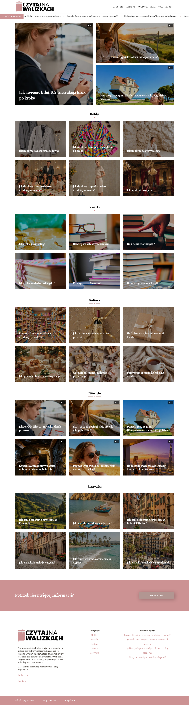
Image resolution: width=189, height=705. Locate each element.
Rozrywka (156, 6)
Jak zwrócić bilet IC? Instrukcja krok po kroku (52, 95)
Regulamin (70, 700)
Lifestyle (118, 6)
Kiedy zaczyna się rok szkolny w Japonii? (147, 657)
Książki (130, 6)
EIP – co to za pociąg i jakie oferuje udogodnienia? (129, 57)
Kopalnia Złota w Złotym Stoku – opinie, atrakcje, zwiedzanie (38, 467)
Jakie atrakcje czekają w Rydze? (37, 562)
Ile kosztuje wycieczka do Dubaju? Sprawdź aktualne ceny (92, 16)
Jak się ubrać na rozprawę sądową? (39, 151)
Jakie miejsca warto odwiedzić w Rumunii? (38, 521)
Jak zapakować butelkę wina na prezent (91, 335)
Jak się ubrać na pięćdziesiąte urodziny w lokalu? (90, 188)
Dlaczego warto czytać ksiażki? (91, 244)
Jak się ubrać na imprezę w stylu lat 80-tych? (93, 149)
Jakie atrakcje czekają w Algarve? (92, 523)
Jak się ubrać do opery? (140, 190)
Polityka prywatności (24, 700)
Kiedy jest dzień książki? (87, 283)
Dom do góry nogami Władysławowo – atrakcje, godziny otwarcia (133, 97)
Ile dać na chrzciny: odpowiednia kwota (146, 335)
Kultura (143, 6)
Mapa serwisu (49, 700)
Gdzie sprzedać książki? (141, 244)
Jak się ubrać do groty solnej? (143, 151)
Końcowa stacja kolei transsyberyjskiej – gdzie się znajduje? (153, 16)
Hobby (169, 6)
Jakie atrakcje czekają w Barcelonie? (148, 562)
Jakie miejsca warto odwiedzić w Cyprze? (92, 560)
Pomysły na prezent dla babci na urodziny (145, 374)
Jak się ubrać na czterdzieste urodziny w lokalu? (35, 188)
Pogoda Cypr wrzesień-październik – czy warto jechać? (34, 16)
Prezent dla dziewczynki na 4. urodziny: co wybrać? (36, 335)
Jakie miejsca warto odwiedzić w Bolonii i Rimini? (146, 521)
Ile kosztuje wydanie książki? (143, 283)
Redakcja (23, 675)
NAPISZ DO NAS (156, 595)
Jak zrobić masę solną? (32, 244)
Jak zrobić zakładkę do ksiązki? (37, 283)
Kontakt (22, 681)
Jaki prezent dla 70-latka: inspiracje (39, 376)
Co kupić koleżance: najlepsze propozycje (90, 374)
